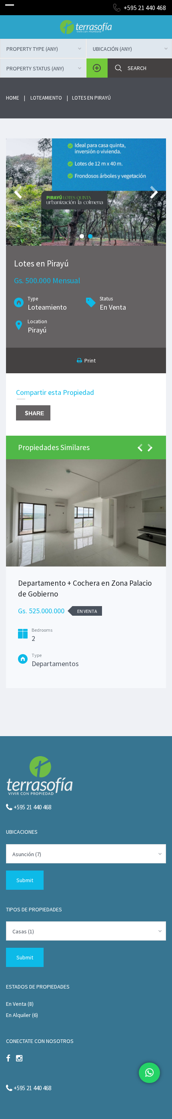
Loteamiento (46, 97)
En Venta (16, 1003)
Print (89, 360)
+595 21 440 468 (145, 8)
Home (12, 97)
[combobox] (43, 48)
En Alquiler (18, 1015)
